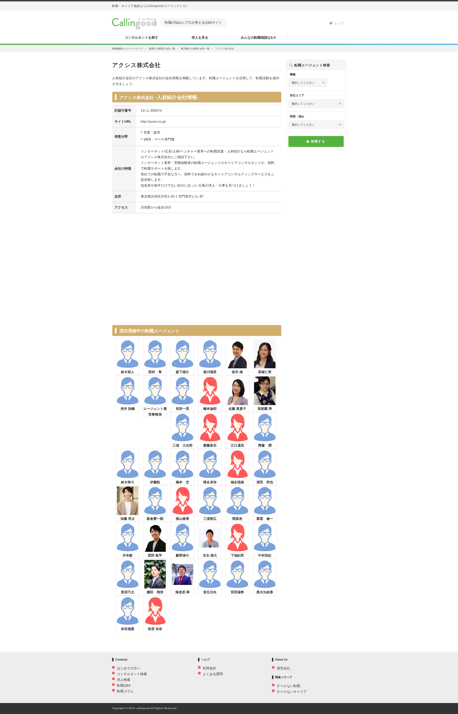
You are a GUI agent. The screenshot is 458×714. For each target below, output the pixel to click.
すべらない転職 (288, 686)
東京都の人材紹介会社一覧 (195, 48)
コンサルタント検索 (132, 674)
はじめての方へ (128, 668)
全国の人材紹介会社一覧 (162, 48)
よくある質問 (213, 674)
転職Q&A (123, 685)
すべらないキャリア (292, 691)
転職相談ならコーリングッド (127, 48)
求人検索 (123, 680)
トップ (339, 23)
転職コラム (125, 691)
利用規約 (209, 668)
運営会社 (283, 668)
